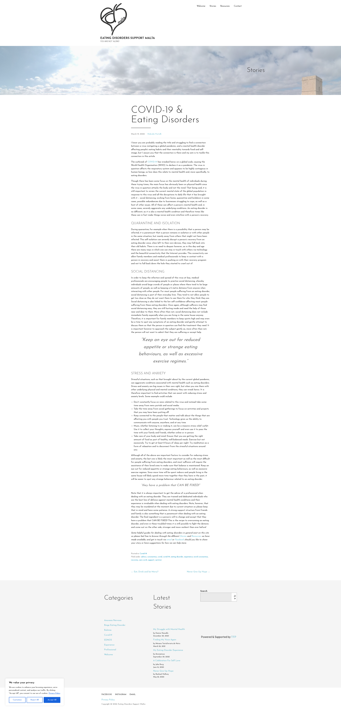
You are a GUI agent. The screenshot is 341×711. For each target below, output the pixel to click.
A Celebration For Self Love (166, 661)
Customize (17, 700)
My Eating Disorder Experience (168, 650)
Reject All (35, 700)
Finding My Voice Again (164, 640)
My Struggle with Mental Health (169, 629)
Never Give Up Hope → (198, 572)
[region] (34, 692)
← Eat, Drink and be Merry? (144, 572)
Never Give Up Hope (163, 671)
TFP (233, 637)
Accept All (52, 700)
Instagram (120, 695)
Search (203, 591)
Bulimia (107, 630)
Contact (238, 6)
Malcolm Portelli (154, 134)
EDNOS (108, 640)
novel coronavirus (201, 557)
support (151, 560)
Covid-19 (143, 554)
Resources (225, 6)
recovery (134, 560)
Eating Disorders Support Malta (127, 38)
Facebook (179, 540)
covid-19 (166, 557)
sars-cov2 (143, 560)
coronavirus (152, 557)
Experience (109, 645)
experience (188, 557)
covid (160, 557)
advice (143, 557)
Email (133, 695)
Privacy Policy (54, 693)
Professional (110, 650)
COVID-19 (152, 162)
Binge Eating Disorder (114, 625)
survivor (158, 560)
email (169, 540)
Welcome (201, 6)
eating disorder (177, 557)
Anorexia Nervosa (112, 620)
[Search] (235, 597)
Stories (213, 6)
